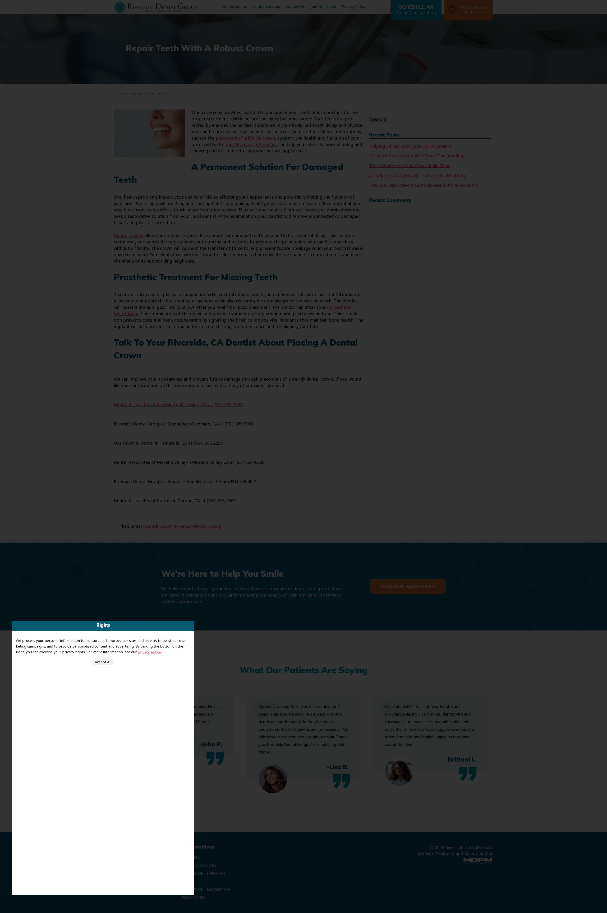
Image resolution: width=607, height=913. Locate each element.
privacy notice (149, 652)
